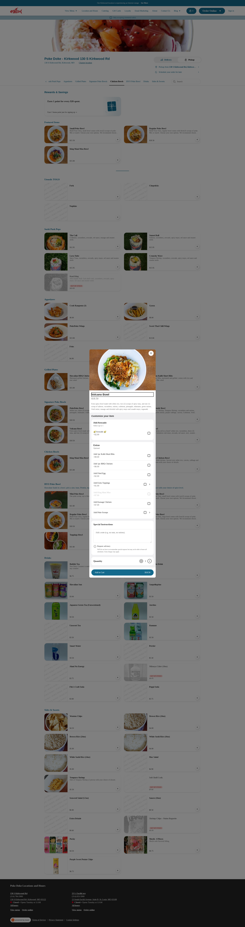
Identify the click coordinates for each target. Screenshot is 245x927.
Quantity (97, 561)
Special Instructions (103, 524)
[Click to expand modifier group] (150, 484)
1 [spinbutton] (145, 561)
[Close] (151, 353)
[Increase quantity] (150, 561)
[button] (122, 369)
